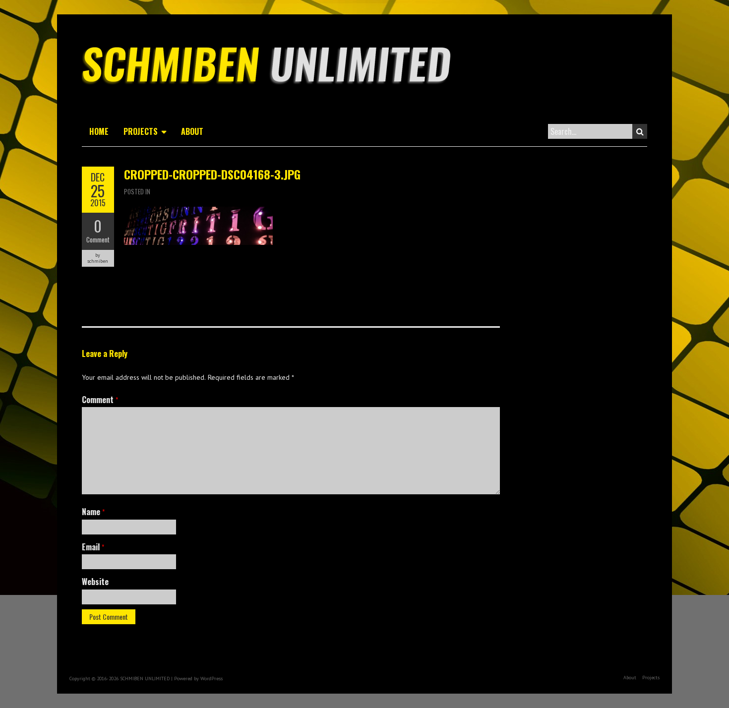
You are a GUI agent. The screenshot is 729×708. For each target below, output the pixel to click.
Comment (98, 239)
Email (93, 547)
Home (99, 131)
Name (93, 512)
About (192, 131)
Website (95, 582)
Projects (140, 131)
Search (639, 131)
